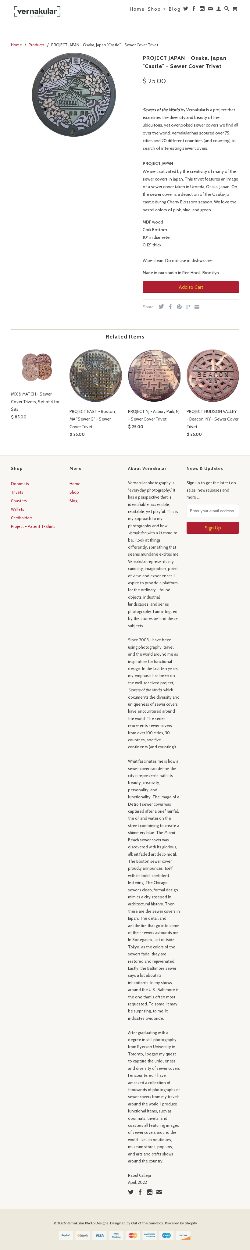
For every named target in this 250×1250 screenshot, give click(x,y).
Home (137, 9)
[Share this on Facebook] (169, 306)
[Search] (227, 9)
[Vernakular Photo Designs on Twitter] (186, 9)
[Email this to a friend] (195, 306)
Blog (174, 9)
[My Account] (219, 9)
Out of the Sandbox (147, 1223)
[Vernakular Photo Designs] (37, 12)
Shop (157, 9)
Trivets (17, 492)
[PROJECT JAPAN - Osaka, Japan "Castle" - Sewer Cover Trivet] (74, 95)
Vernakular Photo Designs (87, 1223)
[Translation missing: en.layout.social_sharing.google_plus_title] (187, 306)
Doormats (20, 483)
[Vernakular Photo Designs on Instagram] (202, 9)
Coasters (19, 500)
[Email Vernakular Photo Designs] (210, 9)
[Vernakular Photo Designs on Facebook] (194, 9)
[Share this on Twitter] (159, 306)
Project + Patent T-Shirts (33, 526)
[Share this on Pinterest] (178, 306)
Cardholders (22, 517)
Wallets (17, 509)
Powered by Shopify (181, 1223)
